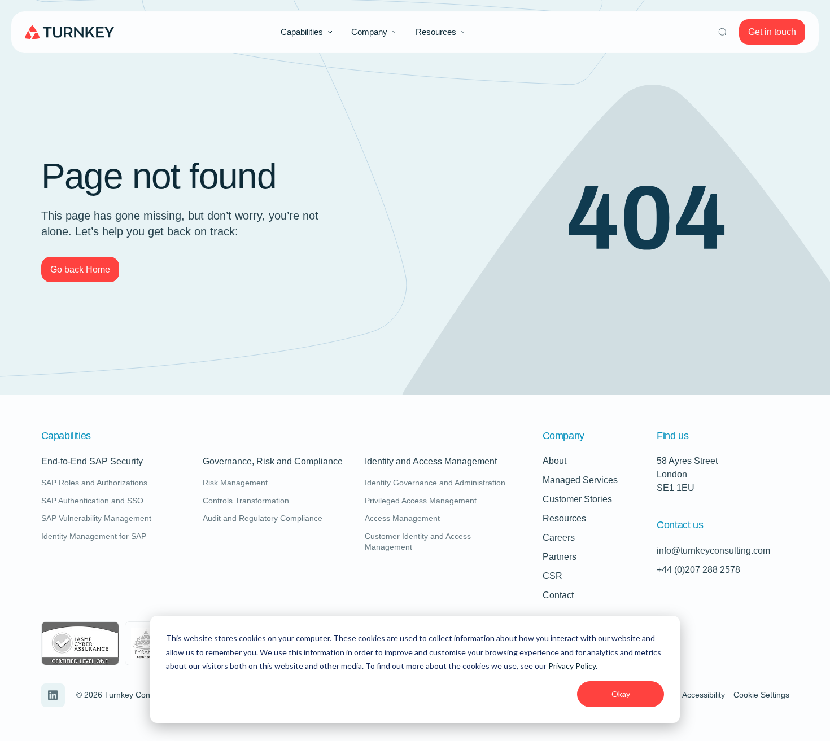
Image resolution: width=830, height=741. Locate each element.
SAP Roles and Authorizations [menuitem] (94, 482)
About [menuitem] (554, 461)
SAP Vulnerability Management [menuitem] (96, 518)
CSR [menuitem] (552, 576)
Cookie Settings (761, 694)
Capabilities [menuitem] (302, 32)
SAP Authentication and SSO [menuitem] (92, 500)
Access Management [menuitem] (402, 518)
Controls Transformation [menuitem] (246, 500)
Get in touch (772, 32)
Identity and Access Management (431, 461)
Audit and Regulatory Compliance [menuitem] (262, 518)
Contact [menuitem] (558, 595)
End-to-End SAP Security (92, 461)
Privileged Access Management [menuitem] (421, 500)
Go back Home (80, 269)
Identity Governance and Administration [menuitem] (435, 482)
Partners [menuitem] (559, 557)
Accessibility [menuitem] (703, 694)
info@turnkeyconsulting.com (713, 550)
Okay (620, 694)
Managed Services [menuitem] (580, 480)
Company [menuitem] (369, 32)
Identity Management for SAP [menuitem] (93, 536)
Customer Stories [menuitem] (577, 499)
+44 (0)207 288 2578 (698, 570)
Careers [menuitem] (559, 537)
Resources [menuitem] (436, 32)
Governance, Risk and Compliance (273, 461)
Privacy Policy (572, 665)
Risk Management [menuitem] (235, 482)
